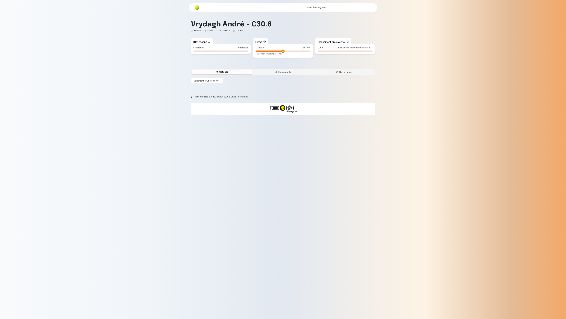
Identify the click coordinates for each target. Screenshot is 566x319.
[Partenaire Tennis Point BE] (283, 109)
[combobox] (338, 7)
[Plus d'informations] (209, 41)
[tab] (222, 72)
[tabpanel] (283, 81)
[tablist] (283, 72)
